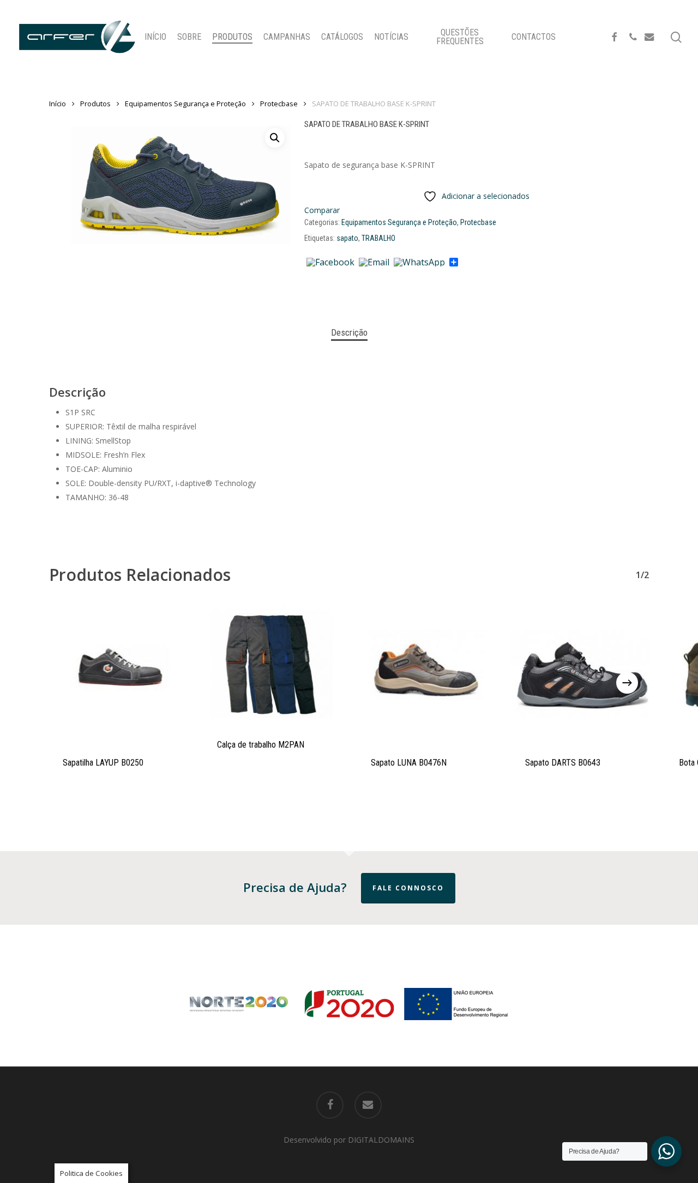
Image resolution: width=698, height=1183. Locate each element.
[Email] (374, 263)
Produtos (95, 103)
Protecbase (279, 103)
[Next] (627, 683)
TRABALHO (378, 238)
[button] (275, 138)
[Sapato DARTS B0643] (580, 674)
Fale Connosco (408, 888)
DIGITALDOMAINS (381, 1140)
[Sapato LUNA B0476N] (426, 674)
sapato (347, 238)
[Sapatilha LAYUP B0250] (118, 674)
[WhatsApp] (419, 263)
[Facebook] (330, 263)
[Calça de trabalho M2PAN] (272, 664)
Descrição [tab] (349, 332)
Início (57, 103)
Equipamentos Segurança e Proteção (185, 103)
